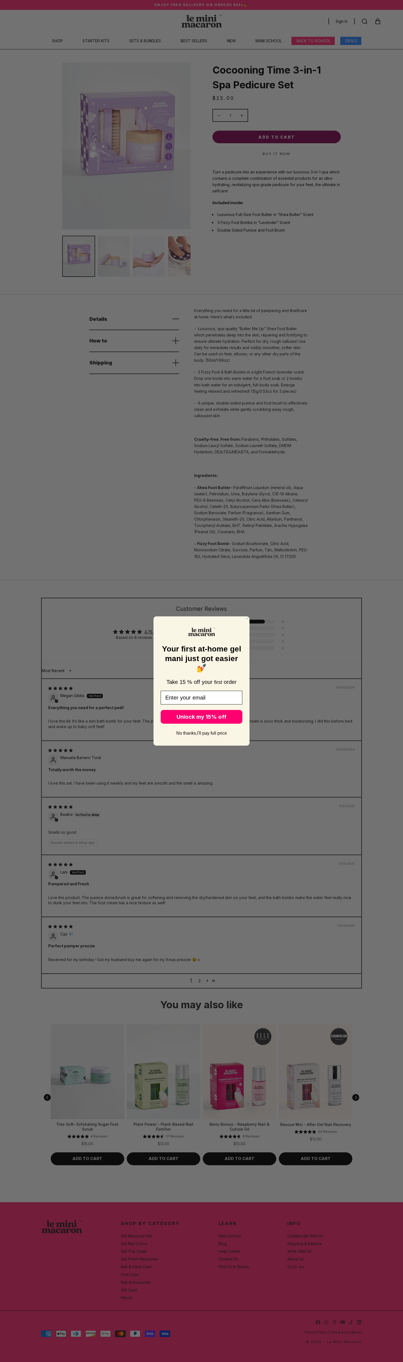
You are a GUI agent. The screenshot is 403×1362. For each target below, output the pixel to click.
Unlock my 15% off (201, 717)
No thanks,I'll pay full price (201, 733)
